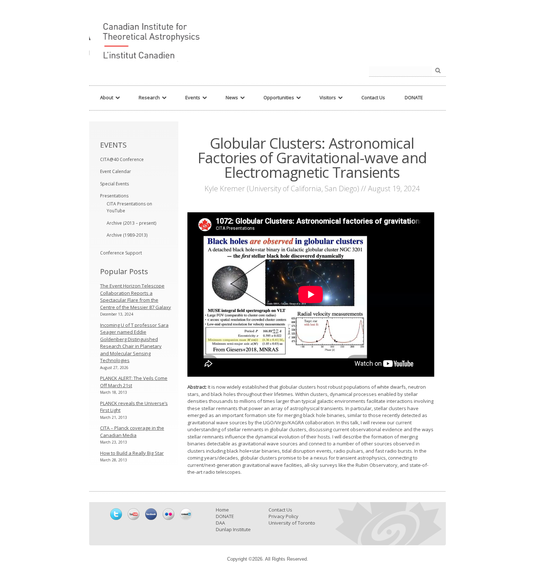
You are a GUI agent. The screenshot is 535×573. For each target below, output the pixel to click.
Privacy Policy (283, 516)
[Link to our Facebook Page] (151, 514)
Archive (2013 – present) (131, 223)
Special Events (114, 184)
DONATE (225, 516)
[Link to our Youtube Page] (133, 514)
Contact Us (280, 509)
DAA (220, 523)
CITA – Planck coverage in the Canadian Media (132, 431)
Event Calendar (115, 171)
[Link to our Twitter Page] (116, 514)
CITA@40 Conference (122, 159)
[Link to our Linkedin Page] (186, 514)
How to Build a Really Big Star (132, 453)
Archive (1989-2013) (127, 235)
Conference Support (121, 253)
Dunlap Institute (233, 529)
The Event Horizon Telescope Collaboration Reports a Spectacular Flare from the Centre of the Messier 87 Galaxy (135, 296)
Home (222, 509)
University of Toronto (292, 523)
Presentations (114, 196)
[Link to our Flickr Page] (168, 514)
